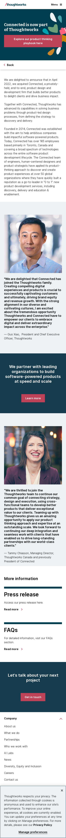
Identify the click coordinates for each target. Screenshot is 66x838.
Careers (9, 773)
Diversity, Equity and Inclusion (22, 766)
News (7, 759)
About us (10, 726)
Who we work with (16, 746)
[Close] (62, 790)
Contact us (11, 779)
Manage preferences (33, 832)
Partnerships (12, 739)
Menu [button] (54, 4)
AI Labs (9, 753)
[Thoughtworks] (15, 4)
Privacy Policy (42, 825)
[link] (33, 41)
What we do (11, 733)
